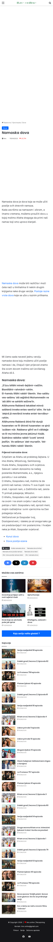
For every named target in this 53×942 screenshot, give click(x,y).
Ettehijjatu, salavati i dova (36, 621)
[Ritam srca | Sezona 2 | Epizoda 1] (8, 842)
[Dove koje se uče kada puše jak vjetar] (14, 611)
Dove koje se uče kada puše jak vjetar (12, 621)
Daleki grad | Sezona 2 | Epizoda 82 (32, 661)
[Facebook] (7, 562)
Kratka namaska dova (18, 548)
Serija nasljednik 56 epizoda (30, 650)
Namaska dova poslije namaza (12, 552)
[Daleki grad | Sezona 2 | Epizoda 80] (8, 808)
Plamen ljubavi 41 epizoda (29, 783)
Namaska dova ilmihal (34, 548)
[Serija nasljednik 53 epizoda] (8, 864)
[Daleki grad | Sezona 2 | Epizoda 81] (8, 698)
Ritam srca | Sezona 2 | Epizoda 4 (32, 716)
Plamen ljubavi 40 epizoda (29, 872)
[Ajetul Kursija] (39, 586)
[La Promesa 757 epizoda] (8, 775)
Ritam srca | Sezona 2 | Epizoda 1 (31, 838)
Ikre (5, 138)
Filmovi (16, 930)
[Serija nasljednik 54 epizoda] (8, 820)
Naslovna (7, 123)
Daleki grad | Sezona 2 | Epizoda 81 (32, 694)
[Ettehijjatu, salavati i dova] (39, 611)
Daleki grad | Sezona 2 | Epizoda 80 (32, 805)
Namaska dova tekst (31, 552)
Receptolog (40, 922)
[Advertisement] (26, 35)
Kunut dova (12, 536)
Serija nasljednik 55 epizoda (30, 705)
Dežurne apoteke (33, 930)
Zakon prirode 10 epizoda (28, 739)
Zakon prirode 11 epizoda (28, 728)
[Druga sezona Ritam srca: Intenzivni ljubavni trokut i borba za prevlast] (8, 831)
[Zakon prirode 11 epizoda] (8, 731)
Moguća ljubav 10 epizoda (29, 750)
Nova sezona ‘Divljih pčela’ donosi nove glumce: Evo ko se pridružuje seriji (32, 897)
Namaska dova (10, 283)
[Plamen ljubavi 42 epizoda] (8, 687)
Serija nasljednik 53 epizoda (30, 861)
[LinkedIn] (24, 562)
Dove (24, 123)
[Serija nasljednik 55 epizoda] (8, 709)
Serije (22, 930)
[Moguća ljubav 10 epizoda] (8, 753)
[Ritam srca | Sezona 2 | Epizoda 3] (8, 797)
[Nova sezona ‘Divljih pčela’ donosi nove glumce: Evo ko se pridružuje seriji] (8, 897)
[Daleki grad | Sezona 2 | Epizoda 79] (8, 853)
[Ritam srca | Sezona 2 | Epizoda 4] (8, 720)
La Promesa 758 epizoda (28, 672)
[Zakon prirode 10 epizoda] (8, 742)
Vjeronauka (16, 123)
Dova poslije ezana (16, 541)
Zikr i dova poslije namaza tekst (13, 555)
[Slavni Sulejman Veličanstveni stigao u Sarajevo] (8, 764)
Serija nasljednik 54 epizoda (30, 816)
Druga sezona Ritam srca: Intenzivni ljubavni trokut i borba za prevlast (33, 828)
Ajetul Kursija (33, 595)
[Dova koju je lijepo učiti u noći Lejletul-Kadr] (14, 586)
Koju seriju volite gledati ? (26, 633)
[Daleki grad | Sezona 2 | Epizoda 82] (8, 664)
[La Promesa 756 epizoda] (8, 886)
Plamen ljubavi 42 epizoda (29, 683)
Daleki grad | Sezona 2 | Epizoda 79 (32, 849)
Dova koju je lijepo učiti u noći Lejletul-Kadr (13, 596)
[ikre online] (26, 3)
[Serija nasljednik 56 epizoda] (8, 653)
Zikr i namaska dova (31, 555)
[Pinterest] (33, 562)
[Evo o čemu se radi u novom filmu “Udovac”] (8, 909)
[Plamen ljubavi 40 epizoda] (8, 875)
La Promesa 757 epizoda (28, 772)
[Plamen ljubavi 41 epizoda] (8, 786)
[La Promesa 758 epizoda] (8, 675)
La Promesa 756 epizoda (28, 883)
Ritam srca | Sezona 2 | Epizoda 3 (32, 794)
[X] (16, 562)
